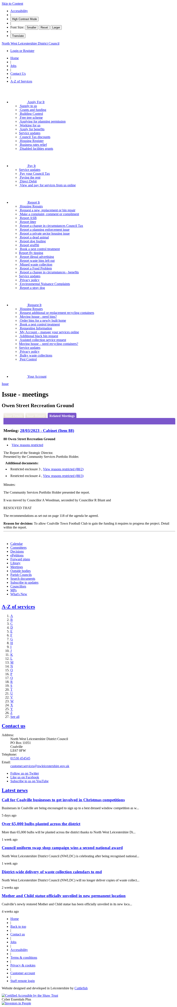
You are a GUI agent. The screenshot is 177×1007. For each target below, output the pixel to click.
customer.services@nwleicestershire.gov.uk (39, 766)
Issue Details (13, 416)
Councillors (18, 586)
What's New (18, 594)
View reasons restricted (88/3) (63, 476)
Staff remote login (22, 981)
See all (14, 717)
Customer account (22, 973)
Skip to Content (12, 3)
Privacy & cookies (22, 965)
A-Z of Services (21, 81)
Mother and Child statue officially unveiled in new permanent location (64, 895)
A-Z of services (18, 607)
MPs (13, 590)
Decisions (17, 551)
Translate (18, 35)
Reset (44, 27)
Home (14, 58)
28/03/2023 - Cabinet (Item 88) (47, 430)
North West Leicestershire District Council (30, 43)
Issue (5, 384)
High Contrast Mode (24, 19)
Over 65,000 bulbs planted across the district (41, 824)
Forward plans (20, 559)
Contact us (13, 726)
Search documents (22, 578)
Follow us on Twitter (24, 773)
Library (15, 563)
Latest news (15, 790)
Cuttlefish (81, 988)
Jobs (13, 66)
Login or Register (22, 51)
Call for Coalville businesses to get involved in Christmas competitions (63, 800)
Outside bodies (20, 571)
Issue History (36, 416)
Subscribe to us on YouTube (29, 781)
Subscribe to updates (24, 582)
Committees (18, 547)
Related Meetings (62, 416)
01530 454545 (20, 758)
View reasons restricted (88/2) (63, 469)
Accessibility (19, 11)
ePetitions (17, 555)
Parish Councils (21, 575)
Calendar (16, 544)
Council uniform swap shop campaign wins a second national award (62, 847)
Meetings (16, 567)
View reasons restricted (27, 445)
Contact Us (18, 73)
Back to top (18, 926)
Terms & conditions (23, 957)
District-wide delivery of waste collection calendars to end (52, 872)
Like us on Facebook (24, 777)
